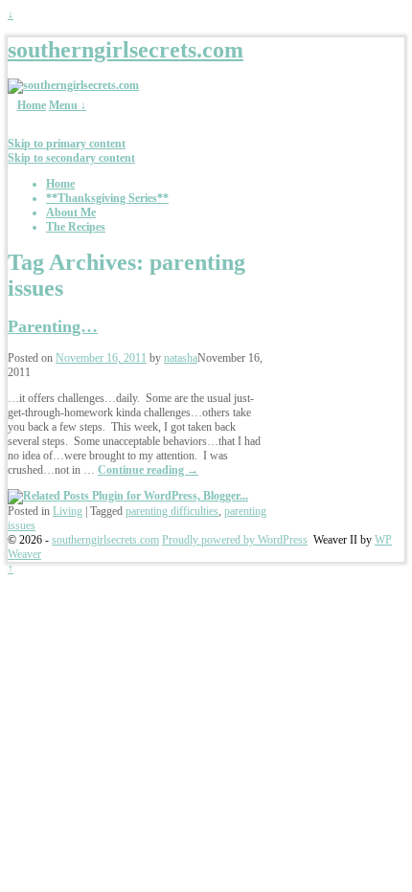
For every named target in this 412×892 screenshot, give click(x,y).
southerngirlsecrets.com (125, 49)
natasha (180, 358)
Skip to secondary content (71, 158)
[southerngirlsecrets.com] (73, 85)
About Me (71, 212)
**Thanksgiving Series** (107, 198)
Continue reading (148, 470)
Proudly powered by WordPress (235, 539)
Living (67, 511)
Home (31, 105)
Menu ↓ (67, 105)
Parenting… (53, 326)
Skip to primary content (67, 143)
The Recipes (75, 227)
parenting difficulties (172, 511)
